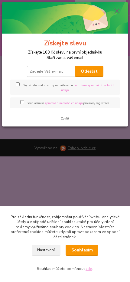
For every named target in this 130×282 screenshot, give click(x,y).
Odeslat (89, 71)
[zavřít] (117, 11)
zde (89, 268)
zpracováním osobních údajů (64, 103)
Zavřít (65, 118)
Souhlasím (82, 250)
